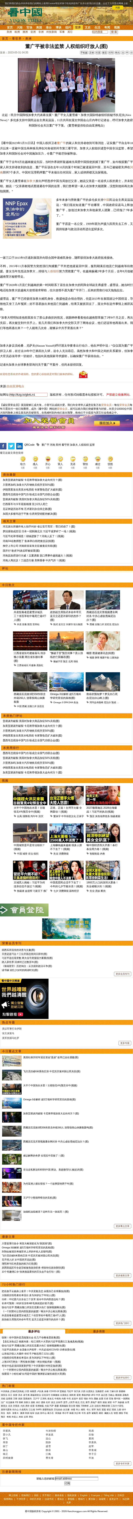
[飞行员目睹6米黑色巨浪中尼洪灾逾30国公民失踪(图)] (12, 1071)
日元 (82, 1402)
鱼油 (76, 702)
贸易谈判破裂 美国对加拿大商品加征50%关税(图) (31, 499)
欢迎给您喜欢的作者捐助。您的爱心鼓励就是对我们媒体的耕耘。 (37, 374)
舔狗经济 (74, 890)
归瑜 (91, 1434)
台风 (19, 816)
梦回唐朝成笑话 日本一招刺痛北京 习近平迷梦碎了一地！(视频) (39, 531)
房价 (27, 1406)
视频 (117, 27)
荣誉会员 (106, 405)
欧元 (77, 1402)
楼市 (100, 1402)
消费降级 (64, 853)
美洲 (9, 31)
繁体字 (57, 816)
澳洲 (25, 31)
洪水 (20, 1395)
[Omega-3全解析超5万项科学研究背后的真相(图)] (12, 1099)
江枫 (48, 1454)
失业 (55, 853)
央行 (38, 1402)
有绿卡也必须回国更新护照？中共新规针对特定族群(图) (32, 1365)
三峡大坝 (114, 1391)
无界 (68, 1502)
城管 (25, 853)
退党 (79, 1395)
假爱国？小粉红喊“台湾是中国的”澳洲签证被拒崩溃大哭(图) (34, 1373)
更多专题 (124, 1043)
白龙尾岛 (23, 1409)
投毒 (24, 624)
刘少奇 (77, 1413)
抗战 (37, 1413)
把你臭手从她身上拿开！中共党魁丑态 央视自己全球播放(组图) (36, 1291)
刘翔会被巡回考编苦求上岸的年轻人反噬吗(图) (27, 1251)
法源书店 (49, 1499)
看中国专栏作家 (13, 1424)
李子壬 (93, 1454)
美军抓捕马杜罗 (10, 1038)
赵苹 (91, 1446)
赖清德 (118, 1395)
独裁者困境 (116, 816)
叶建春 (32, 665)
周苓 (5, 1442)
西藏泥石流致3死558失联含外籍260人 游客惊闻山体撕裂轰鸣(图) (58, 1127)
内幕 (64, 1398)
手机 (126, 1413)
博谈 (58, 27)
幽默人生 (108, 1413)
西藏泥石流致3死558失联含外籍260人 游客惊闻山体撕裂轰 (30, 698)
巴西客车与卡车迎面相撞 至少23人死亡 (25, 504)
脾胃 (97, 657)
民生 (3, 1413)
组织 (36, 853)
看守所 (65, 444)
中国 (106, 199)
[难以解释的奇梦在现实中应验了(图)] (12, 1155)
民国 (27, 1413)
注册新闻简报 (12, 1471)
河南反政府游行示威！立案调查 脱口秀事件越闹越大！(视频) (38, 555)
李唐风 (93, 1442)
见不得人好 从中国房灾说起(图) (19, 1259)
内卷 (102, 853)
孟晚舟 (125, 1395)
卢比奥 (40, 1391)
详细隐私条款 (67, 7)
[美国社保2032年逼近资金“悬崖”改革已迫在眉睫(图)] (12, 1057)
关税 (3, 1398)
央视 (73, 1409)
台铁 (107, 1391)
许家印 (69, 624)
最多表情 (99, 1331)
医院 (29, 624)
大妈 (22, 1406)
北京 (10, 1406)
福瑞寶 (102, 1499)
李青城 (93, 1450)
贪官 (81, 1398)
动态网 (125, 1499)
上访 (91, 1406)
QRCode (29, 444)
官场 (29, 27)
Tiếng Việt (109, 1495)
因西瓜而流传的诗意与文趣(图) (18, 950)
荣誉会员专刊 (12, 943)
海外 (9, 1413)
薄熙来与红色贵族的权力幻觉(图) (19, 1263)
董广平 (61, 143)
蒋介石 (50, 1413)
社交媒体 (10, 1402)
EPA (66, 702)
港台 (49, 27)
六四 (83, 1391)
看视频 (71, 1499)
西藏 (92, 624)
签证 (109, 1409)
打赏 (98, 52)
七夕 (55, 890)
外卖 (19, 624)
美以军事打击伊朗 (12, 1028)
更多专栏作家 (122, 1463)
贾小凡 (7, 1434)
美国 (39, 27)
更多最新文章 (122, 1275)
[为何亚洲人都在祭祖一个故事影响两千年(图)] (12, 1183)
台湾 (127, 1402)
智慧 (116, 1413)
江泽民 (43, 1398)
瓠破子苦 (57, 661)
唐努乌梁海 (6, 1409)
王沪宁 (36, 1398)
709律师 (85, 1406)
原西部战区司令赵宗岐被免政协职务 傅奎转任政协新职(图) (33, 1267)
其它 (70, 31)
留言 (104, 52)
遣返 (104, 1409)
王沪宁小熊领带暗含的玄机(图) (39, 1197)
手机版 (84, 52)
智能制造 (94, 853)
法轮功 (97, 1406)
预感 (113, 702)
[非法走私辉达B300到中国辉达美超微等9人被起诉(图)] (12, 1169)
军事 (62, 31)
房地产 (94, 1402)
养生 (31, 1417)
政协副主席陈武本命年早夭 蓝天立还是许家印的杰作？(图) (65, 616)
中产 (115, 1402)
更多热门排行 (122, 1323)
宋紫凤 (7, 1430)
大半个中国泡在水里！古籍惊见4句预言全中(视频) (50, 1085)
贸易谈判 (27, 1398)
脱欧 (33, 1402)
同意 (117, 7)
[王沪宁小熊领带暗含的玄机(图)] (12, 1197)
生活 (97, 27)
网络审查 (106, 1406)
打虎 (106, 1398)
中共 (98, 1395)
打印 (111, 52)
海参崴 (121, 1402)
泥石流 (108, 624)
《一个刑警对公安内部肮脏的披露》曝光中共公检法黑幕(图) (34, 1311)
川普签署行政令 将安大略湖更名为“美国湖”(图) (27, 1243)
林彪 (71, 1413)
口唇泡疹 (114, 657)
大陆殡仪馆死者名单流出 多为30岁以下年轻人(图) (28, 1295)
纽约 (68, 27)
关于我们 (46, 1495)
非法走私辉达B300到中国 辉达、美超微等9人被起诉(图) (53, 1169)
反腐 (101, 1398)
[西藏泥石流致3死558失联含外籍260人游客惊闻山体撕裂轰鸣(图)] (12, 1127)
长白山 (15, 1409)
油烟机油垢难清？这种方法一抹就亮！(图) (46, 1211)
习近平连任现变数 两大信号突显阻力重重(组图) (27, 958)
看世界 (17, 38)
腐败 (96, 1398)
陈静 (48, 1442)
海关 (99, 1409)
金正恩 (104, 1395)
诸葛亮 (95, 1413)
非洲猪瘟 (39, 1406)
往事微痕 (55, 1395)
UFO (93, 1395)
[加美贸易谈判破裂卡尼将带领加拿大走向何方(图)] (12, 1113)
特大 (117, 52)
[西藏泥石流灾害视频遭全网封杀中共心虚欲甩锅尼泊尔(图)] (12, 1141)
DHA (70, 702)
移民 (83, 1409)
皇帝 (89, 1413)
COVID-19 (54, 1391)
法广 (3, 1402)
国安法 (4, 1395)
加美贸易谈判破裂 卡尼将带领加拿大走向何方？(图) (32, 480)
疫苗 (15, 1395)
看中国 (26, 14)
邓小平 (65, 1413)
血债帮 (28, 890)
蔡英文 (4, 1406)
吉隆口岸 (99, 624)
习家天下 (38, 890)
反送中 (75, 1398)
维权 (78, 1406)
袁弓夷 (26, 1395)
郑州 (58, 444)
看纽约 (81, 1499)
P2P (52, 1406)
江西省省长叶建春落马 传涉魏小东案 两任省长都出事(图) (30, 657)
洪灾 (40, 816)
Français (95, 1495)
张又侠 (77, 1391)
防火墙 (72, 1406)
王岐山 (111, 1395)
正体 (91, 52)
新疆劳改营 (47, 1409)
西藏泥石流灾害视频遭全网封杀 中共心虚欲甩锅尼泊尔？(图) (102, 616)
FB (16, 1402)
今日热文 (8, 585)
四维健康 (8, 1457)
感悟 (121, 1413)
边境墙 (9, 1398)
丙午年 (34, 816)
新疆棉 (122, 1391)
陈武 (55, 624)
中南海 (57, 1398)
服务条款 (59, 1495)
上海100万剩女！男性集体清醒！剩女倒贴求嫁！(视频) (31, 1361)
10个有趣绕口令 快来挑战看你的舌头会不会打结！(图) (31, 1271)
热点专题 (8, 1022)
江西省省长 (22, 665)
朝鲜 (21, 1402)
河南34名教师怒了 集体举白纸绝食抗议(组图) (29, 541)
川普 (27, 1391)
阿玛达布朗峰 (96, 702)
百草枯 (36, 624)
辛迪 (91, 1457)
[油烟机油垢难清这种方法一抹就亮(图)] (12, 1211)
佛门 (45, 890)
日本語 (120, 1495)
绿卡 (124, 1409)
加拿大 (31, 181)
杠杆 (48, 1402)
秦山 (5, 1450)
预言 (65, 661)
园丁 (5, 1446)
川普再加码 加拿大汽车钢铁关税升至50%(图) (28, 484)
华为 (91, 1398)
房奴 (97, 890)
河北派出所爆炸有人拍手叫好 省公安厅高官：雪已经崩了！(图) (39, 526)
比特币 (59, 1402)
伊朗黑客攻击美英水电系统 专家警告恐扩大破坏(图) (32, 489)
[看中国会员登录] (24, 910)
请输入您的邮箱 (45, 1478)
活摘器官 (99, 1391)
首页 (10, 27)
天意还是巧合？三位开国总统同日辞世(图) (24, 954)
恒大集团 (78, 624)
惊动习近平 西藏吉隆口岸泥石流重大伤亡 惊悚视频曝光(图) (34, 1307)
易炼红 (39, 665)
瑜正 (5, 1454)
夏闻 (91, 1438)
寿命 (21, 1417)
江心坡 (32, 1409)
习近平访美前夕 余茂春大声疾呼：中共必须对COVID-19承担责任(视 (38, 1349)
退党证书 (113, 1499)
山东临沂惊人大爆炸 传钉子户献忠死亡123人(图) (28, 1353)
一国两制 (125, 1398)
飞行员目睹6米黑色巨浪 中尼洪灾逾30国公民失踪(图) (51, 1071)
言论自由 (58, 1409)
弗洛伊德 (86, 1395)
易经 (101, 1413)
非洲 (41, 31)
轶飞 (5, 1438)
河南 (52, 444)
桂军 (32, 1413)
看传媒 (91, 1499)
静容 (48, 1450)
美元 (53, 1402)
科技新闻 (51, 31)
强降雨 (26, 816)
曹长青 (50, 1457)
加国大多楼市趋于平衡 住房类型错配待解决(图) (30, 513)
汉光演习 (46, 1395)
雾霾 (56, 1406)
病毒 (46, 1391)
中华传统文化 (68, 816)
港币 (87, 1402)
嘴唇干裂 (104, 657)
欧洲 (17, 31)
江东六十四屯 (117, 1406)
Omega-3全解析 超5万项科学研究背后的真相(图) (49, 1099)
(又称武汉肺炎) (17, 1391)
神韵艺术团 (35, 1499)
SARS (39, 1409)
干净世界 (20, 1499)
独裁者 (20, 890)
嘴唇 (92, 657)
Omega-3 (58, 702)
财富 (110, 1402)
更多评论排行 (122, 1377)
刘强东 (16, 1406)
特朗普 (33, 1391)
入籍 (119, 1409)
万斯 (15, 1398)
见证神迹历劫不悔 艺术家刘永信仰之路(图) (27, 509)
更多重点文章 (122, 1226)
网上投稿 (13, 1495)
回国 (114, 1409)
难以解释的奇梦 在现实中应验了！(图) (43, 1155)
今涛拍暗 (51, 1430)
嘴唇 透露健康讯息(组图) (100, 653)
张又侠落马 (8, 1033)
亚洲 (33, 31)
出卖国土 (90, 1391)
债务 (43, 1402)
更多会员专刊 (122, 974)
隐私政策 (72, 1495)
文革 (26, 1417)
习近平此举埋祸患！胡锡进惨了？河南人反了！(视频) (33, 536)
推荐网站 (8, 1499)
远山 (48, 1438)
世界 (78, 27)
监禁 (92, 444)
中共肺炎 (5, 1391)
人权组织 (53, 271)
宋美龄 (58, 1413)
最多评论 (34, 1331)
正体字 (80, 816)
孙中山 (43, 1413)
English (84, 1495)
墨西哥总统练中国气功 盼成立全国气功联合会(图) (31, 494)
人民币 (71, 1402)
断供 (103, 890)
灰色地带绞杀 (102, 816)
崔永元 (50, 1398)
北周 (70, 661)
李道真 (50, 1434)
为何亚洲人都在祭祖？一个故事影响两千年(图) (48, 1183)
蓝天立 (62, 624)
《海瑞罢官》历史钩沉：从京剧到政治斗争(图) (27, 966)
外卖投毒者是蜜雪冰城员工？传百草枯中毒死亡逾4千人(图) (30, 616)
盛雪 (48, 1446)
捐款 (36, 1495)
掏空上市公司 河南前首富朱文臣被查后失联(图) (30, 546)
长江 (10, 1395)
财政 (105, 1402)
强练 (75, 661)
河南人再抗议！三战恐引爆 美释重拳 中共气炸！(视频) (34, 560)
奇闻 (107, 27)
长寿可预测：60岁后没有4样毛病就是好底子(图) (28, 1303)
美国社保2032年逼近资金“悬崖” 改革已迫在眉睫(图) (51, 1057)
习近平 (70, 1391)
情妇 (86, 1398)
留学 (94, 1409)
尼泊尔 (115, 624)
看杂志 (60, 1499)
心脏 (119, 702)
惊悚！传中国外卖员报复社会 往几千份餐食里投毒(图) (31, 1337)
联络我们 (25, 1495)
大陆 (20, 27)
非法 (30, 853)
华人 (78, 1409)
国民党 (72, 1395)
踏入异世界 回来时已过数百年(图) (20, 962)
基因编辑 (64, 1406)
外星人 (15, 1417)
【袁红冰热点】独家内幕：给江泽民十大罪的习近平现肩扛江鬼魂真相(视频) (43, 1341)
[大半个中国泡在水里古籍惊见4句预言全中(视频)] (12, 1085)
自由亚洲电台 (15, 386)
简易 (91, 1430)
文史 (88, 27)
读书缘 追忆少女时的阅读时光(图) (20, 970)
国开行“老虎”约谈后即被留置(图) (21, 550)
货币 (65, 1402)
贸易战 (63, 1391)
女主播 (66, 1409)
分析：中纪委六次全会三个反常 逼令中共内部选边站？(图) (33, 1299)
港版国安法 (35, 1395)
